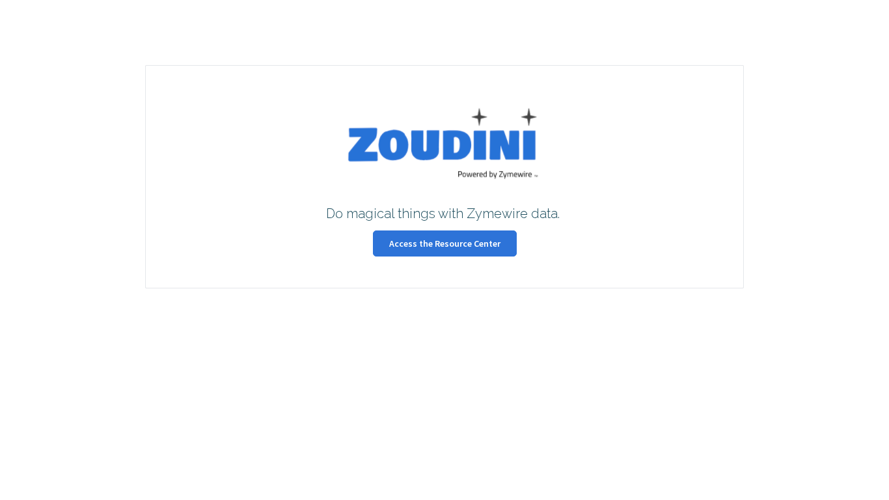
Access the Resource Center (444, 243)
